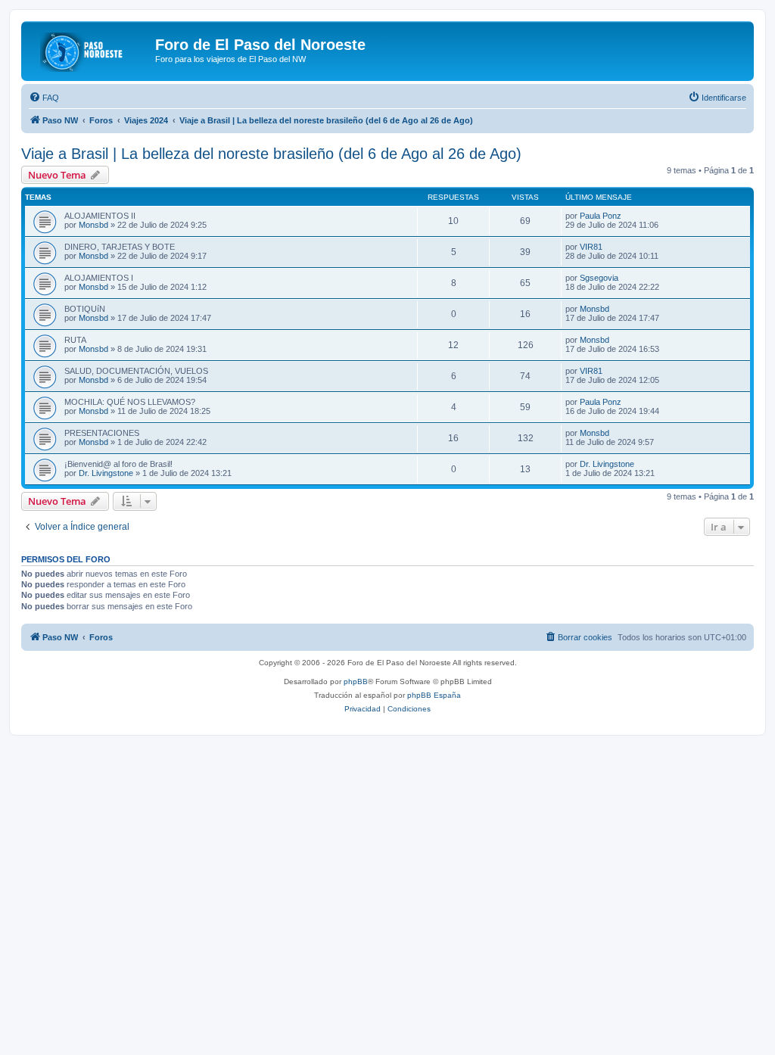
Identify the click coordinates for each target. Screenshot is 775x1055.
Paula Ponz (600, 215)
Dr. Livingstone (106, 473)
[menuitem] (44, 98)
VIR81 (591, 246)
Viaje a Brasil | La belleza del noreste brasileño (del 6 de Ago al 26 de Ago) (271, 153)
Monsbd (93, 224)
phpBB (356, 681)
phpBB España (434, 695)
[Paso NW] (90, 49)
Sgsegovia (599, 277)
